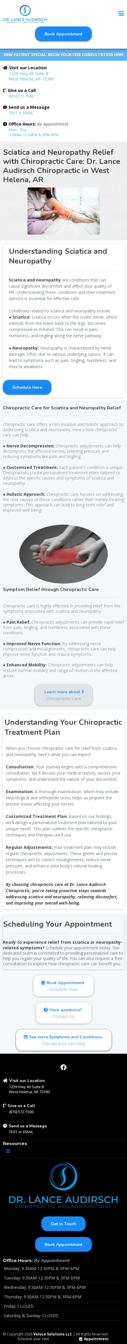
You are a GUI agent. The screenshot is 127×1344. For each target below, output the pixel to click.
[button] (121, 14)
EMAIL (28, 113)
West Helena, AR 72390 (31, 79)
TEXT (13, 113)
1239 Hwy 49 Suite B (28, 73)
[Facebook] (63, 1067)
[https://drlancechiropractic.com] (25, 13)
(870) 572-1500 (21, 96)
